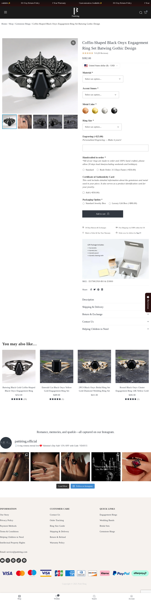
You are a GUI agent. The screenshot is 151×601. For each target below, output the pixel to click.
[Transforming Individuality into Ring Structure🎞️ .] (14, 466)
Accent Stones (90, 88)
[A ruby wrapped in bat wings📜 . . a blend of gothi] (45, 466)
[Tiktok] (18, 560)
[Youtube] (2, 560)
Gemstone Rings (23, 24)
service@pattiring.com (16, 552)
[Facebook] (24, 560)
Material (88, 72)
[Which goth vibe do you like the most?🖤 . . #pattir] (105, 466)
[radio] (85, 110)
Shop (11, 24)
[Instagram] (7, 560)
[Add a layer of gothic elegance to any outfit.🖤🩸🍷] (136, 466)
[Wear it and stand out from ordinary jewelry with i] (75, 466)
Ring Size (88, 120)
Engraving (93, 136)
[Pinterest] (13, 560)
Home (4, 24)
